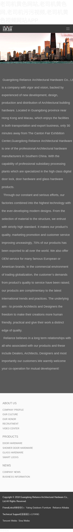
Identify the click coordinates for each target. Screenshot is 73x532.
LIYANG (35, 514)
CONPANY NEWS (12, 472)
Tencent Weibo (10, 520)
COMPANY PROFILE (13, 410)
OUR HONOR (9, 419)
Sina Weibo (24, 520)
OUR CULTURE (10, 414)
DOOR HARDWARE (12, 443)
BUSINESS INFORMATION (16, 477)
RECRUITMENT (11, 423)
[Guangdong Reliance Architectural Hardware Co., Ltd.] (8, 28)
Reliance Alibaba (61, 507)
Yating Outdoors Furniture (38, 507)
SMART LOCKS (11, 457)
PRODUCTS (10, 436)
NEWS (7, 465)
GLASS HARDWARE (13, 452)
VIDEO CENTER (11, 428)
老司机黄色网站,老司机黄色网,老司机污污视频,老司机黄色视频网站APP (34, 12)
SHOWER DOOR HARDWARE (18, 448)
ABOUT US (10, 403)
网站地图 (4, 530)
